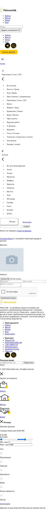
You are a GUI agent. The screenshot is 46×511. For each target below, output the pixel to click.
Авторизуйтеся (6, 239)
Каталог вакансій (8, 52)
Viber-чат (9, 351)
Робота (8, 16)
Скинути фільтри (24, 231)
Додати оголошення (9, 30)
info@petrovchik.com (13, 342)
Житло (8, 18)
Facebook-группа (12, 349)
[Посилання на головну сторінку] (8, 304)
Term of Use (10, 340)
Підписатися (28, 363)
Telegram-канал (11, 347)
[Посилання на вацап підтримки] (13, 45)
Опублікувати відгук (8, 298)
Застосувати (27, 222)
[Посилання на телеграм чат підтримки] (7, 45)
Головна (2, 63)
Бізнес (7, 20)
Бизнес (8, 329)
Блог (7, 22)
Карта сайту (10, 334)
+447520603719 (11, 345)
